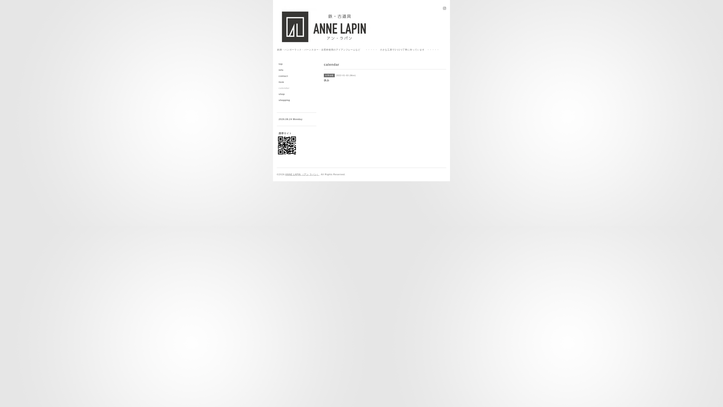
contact (283, 76)
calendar (284, 88)
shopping (284, 100)
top (281, 64)
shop (282, 94)
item (281, 82)
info (281, 70)
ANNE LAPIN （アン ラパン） (302, 174)
